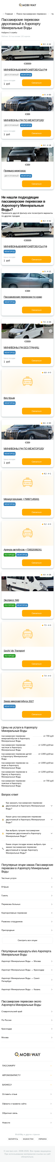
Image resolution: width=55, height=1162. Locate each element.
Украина (42, 1139)
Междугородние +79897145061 (21, 499)
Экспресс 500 (11, 600)
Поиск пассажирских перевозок (31, 14)
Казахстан (28, 1139)
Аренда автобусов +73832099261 (23, 549)
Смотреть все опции (27, 940)
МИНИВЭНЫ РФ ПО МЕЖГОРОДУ (24, 120)
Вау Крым (9, 398)
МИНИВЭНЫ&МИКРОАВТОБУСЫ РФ (25, 69)
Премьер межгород (15, 170)
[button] (25, 63)
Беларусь (13, 1139)
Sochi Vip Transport (14, 650)
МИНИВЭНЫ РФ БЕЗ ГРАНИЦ (21, 347)
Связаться (37, 83)
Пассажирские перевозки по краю (23, 296)
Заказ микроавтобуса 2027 (19, 701)
